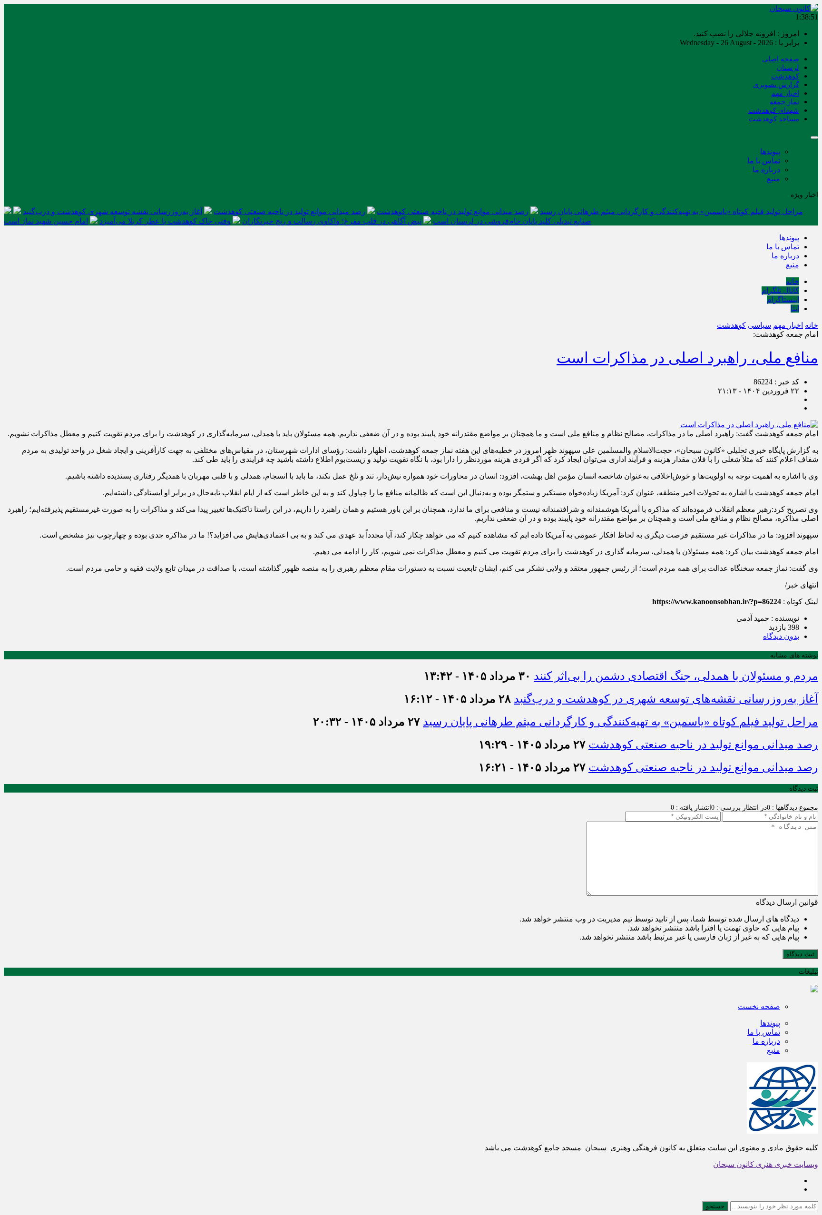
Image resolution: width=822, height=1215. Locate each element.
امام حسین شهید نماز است (46, 221)
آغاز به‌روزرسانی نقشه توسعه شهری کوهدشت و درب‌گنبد (112, 211)
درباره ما (766, 170)
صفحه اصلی (780, 59)
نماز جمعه (784, 102)
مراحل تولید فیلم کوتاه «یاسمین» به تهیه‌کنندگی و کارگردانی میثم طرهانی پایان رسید (671, 211)
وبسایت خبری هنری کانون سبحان (765, 1164)
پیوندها (770, 151)
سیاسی (759, 325)
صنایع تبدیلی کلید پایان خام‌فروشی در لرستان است (512, 221)
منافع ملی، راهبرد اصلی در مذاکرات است (687, 357)
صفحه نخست (759, 1006)
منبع (773, 179)
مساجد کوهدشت (774, 119)
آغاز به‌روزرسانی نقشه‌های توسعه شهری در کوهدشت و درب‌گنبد (666, 699)
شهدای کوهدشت (773, 110)
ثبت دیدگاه (800, 954)
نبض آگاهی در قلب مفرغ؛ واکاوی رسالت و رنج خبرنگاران (331, 221)
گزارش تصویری (776, 84)
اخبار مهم (785, 93)
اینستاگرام (783, 299)
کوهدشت (785, 76)
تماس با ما (763, 161)
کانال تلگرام (780, 290)
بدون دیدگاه (781, 636)
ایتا (795, 308)
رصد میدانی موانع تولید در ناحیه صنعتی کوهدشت (452, 211)
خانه (792, 281)
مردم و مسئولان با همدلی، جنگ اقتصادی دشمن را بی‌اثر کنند (676, 676)
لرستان (788, 67)
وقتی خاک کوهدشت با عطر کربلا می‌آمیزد (165, 221)
